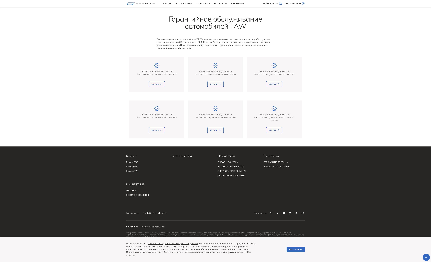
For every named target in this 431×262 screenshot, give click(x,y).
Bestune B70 (132, 166)
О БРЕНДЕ (131, 190)
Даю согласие (295, 249)
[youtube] (283, 213)
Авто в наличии (183, 3)
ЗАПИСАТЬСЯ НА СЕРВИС (277, 166)
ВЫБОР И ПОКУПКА (228, 162)
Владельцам (220, 3)
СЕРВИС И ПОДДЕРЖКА (276, 162)
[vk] (271, 213)
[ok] (277, 213)
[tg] (296, 213)
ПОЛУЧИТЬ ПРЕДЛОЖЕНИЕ (232, 171)
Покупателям (203, 3)
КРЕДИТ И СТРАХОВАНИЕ (231, 166)
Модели (167, 3)
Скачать (155, 84)
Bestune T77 (132, 171)
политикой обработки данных (181, 243)
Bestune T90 (132, 162)
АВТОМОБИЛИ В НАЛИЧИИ (231, 175)
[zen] (290, 213)
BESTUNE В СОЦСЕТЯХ (137, 195)
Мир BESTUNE (237, 3)
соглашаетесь (155, 243)
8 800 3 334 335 (154, 212)
